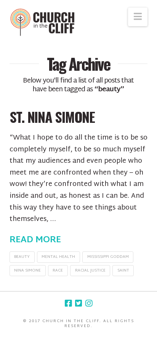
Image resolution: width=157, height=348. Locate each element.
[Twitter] (78, 303)
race (58, 270)
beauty (22, 257)
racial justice (90, 270)
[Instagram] (88, 303)
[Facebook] (68, 303)
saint (123, 270)
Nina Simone (27, 270)
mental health (58, 257)
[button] (137, 17)
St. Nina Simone (52, 116)
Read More (35, 240)
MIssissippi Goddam (108, 257)
